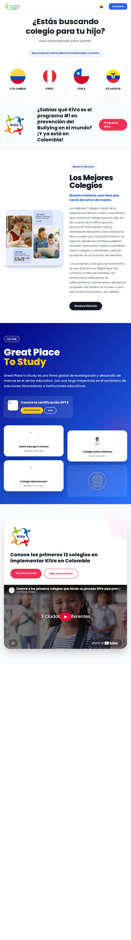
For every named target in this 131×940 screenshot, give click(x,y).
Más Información (61, 573)
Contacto (118, 6)
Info (50, 410)
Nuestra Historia (85, 306)
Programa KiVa (111, 124)
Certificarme (32, 410)
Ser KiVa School (25, 573)
